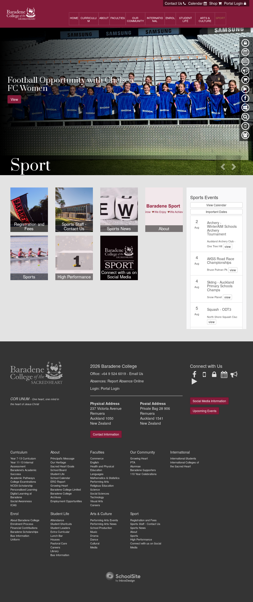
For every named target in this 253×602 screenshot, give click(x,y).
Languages (97, 474)
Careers (95, 505)
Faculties (97, 452)
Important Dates (216, 211)
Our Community (142, 452)
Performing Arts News (103, 524)
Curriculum (18, 452)
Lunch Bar (56, 536)
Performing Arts (99, 481)
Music (93, 532)
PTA (132, 462)
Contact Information (106, 434)
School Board (58, 470)
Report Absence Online (125, 380)
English (94, 462)
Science (95, 489)
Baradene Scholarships (24, 532)
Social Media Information (209, 401)
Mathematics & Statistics (105, 478)
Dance (94, 539)
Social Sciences (99, 493)
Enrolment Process (21, 524)
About (55, 452)
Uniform (15, 539)
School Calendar (60, 478)
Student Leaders (60, 528)
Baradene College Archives (61, 495)
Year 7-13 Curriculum (23, 458)
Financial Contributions (24, 528)
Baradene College (119, 366)
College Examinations (23, 481)
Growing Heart (59, 485)
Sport (134, 513)
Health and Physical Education (102, 468)
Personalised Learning (23, 489)
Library (54, 551)
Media (93, 547)
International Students (183, 458)
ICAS (13, 505)
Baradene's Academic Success (23, 472)
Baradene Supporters (143, 470)
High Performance (141, 539)
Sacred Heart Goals (62, 466)
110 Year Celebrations (143, 474)
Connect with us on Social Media (145, 545)
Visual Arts (96, 501)
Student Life (57, 474)
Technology (97, 497)
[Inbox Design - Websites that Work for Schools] (123, 576)
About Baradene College (24, 520)
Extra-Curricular (60, 532)
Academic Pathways (22, 478)
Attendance (57, 520)
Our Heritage (58, 462)
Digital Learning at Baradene (21, 495)
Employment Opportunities (66, 501)
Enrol (14, 513)
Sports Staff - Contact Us (145, 524)
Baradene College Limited (65, 489)
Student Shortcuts (61, 524)
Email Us (136, 373)
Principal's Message (62, 458)
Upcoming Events (204, 411)
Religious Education (102, 485)
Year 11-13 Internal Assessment (21, 464)
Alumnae (135, 466)
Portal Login (110, 388)
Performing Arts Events (104, 520)
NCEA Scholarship (21, 485)
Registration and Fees (143, 520)
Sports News (138, 528)
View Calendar (216, 205)
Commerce (97, 458)
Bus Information (19, 536)
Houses (55, 539)
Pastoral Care (58, 543)
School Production (101, 528)
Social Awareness (21, 501)
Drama (94, 536)
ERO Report (57, 481)
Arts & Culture (101, 513)
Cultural (94, 543)
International (180, 452)
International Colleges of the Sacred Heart (184, 464)
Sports (134, 536)
